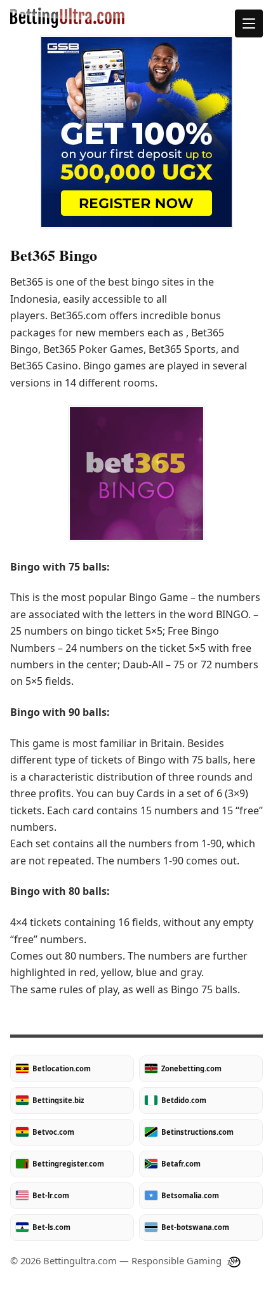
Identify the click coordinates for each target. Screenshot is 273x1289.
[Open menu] (249, 23)
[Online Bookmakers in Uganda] (136, 18)
